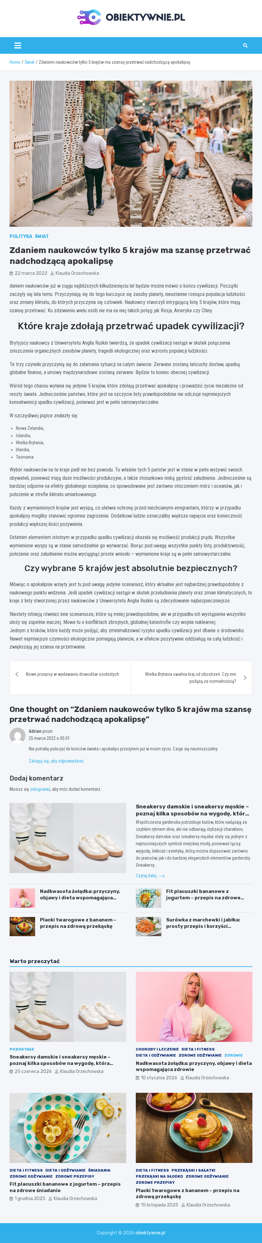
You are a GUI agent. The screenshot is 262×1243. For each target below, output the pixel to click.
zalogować (40, 789)
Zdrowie (233, 1055)
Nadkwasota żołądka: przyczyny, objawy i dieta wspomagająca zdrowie (80, 897)
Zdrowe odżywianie (200, 1055)
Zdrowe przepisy (74, 1176)
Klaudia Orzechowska (77, 273)
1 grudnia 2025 (30, 1198)
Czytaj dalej (147, 875)
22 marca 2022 (31, 273)
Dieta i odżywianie (156, 1055)
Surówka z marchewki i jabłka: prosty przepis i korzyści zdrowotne (203, 926)
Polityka (21, 236)
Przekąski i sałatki (193, 1170)
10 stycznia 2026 (159, 1078)
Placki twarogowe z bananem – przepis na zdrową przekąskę (78, 923)
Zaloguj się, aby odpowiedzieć (56, 761)
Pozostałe (22, 1049)
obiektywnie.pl (150, 1233)
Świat (42, 236)
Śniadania (99, 1170)
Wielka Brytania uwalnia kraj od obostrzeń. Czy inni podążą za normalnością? (190, 678)
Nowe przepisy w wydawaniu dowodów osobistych (72, 674)
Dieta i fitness (198, 1049)
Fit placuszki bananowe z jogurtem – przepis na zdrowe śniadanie (203, 897)
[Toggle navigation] (18, 45)
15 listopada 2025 (159, 1205)
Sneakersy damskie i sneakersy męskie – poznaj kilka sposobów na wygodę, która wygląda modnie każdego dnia (192, 813)
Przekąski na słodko (159, 1176)
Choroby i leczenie (157, 1049)
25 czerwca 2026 (33, 1071)
